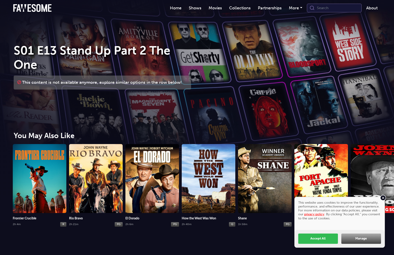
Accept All (318, 238)
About (372, 8)
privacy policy (314, 214)
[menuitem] (175, 8)
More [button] (294, 8)
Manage (361, 238)
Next (386, 183)
